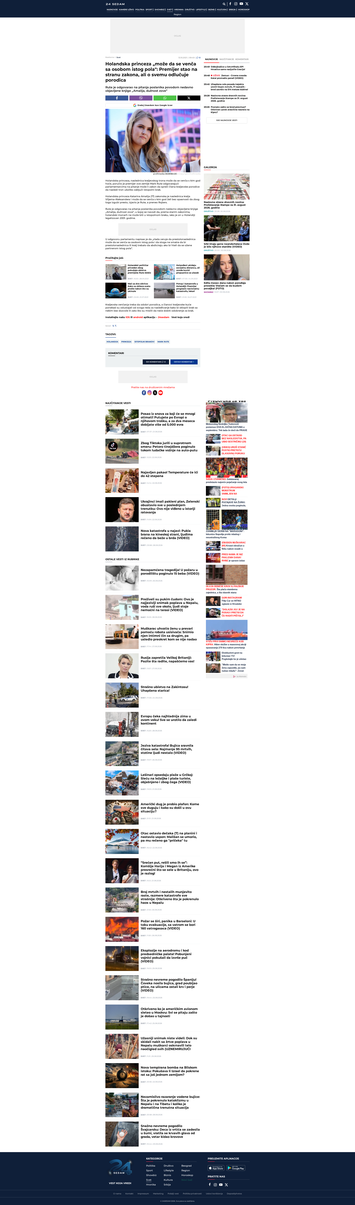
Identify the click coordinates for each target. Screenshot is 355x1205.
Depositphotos (234, 1193)
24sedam (163, 317)
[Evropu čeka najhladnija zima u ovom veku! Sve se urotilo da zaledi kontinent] (122, 724)
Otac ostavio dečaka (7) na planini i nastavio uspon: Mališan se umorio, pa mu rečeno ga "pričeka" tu (169, 837)
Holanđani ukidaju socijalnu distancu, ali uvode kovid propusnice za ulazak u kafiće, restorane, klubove (188, 269)
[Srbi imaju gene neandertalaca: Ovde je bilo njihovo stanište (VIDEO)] (227, 228)
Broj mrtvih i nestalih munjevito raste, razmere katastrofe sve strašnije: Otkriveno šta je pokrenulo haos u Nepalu (170, 897)
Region (177, 14)
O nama (117, 1193)
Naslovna (109, 57)
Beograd (186, 1166)
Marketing (158, 1193)
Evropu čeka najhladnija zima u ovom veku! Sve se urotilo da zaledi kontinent (169, 720)
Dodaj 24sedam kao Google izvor (155, 105)
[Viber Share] (140, 98)
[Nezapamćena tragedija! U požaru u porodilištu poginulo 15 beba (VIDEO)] (122, 578)
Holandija (112, 341)
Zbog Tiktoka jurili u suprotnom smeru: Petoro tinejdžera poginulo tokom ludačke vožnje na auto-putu (169, 446)
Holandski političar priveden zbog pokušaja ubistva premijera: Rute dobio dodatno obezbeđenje (139, 269)
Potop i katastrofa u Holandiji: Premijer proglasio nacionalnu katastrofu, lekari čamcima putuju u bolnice (187, 288)
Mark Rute (163, 341)
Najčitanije (227, 59)
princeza (126, 341)
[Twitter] (247, 4)
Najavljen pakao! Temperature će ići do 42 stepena (169, 474)
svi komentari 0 (156, 362)
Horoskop (244, 9)
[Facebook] (230, 4)
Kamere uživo (126, 9)
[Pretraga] (224, 4)
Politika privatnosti (192, 1193)
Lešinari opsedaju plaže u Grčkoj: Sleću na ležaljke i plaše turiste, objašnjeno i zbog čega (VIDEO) (167, 778)
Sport (149, 9)
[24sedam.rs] (115, 4)
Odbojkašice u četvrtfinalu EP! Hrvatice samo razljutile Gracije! (228, 68)
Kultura (222, 9)
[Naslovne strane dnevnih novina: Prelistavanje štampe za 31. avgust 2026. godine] (227, 186)
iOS (128, 317)
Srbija (232, 9)
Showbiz (160, 9)
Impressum (143, 1193)
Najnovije (112, 9)
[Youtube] (161, 392)
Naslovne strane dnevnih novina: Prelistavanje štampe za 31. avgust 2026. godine (229, 98)
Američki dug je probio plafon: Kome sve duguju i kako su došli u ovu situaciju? (170, 808)
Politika (139, 9)
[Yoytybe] (241, 4)
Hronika (178, 9)
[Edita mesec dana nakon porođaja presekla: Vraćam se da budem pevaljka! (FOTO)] (227, 267)
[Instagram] (236, 4)
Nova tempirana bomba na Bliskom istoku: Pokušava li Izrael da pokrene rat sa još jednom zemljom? (170, 1071)
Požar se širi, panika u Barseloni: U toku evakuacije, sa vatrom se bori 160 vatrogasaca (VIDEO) (168, 925)
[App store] (216, 1168)
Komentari (242, 59)
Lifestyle (201, 9)
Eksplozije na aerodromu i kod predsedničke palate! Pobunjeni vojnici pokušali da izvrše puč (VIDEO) (166, 956)
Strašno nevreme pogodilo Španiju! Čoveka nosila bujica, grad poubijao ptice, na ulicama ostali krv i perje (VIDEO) (169, 985)
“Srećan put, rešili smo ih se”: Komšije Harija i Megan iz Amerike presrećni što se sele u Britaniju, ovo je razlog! (169, 868)
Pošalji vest (173, 1193)
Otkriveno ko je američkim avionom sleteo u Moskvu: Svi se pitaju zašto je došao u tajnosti (169, 1012)
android (138, 317)
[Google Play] (235, 1168)
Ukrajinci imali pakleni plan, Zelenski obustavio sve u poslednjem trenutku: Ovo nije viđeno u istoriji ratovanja (170, 507)
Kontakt (129, 1193)
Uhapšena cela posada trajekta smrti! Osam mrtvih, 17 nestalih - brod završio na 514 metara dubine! (229, 87)
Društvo (190, 9)
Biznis (211, 9)
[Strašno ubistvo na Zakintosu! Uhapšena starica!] (122, 695)
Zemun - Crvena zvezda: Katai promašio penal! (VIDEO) (229, 77)
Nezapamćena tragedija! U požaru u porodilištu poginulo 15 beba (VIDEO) (170, 572)
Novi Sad (186, 1180)
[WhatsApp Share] (165, 98)
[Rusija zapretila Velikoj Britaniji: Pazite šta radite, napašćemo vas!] (122, 665)
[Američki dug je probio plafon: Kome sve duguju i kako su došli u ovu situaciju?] (122, 812)
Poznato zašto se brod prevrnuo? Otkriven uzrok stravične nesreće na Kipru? (230, 110)
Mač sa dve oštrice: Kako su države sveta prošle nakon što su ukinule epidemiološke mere (139, 288)
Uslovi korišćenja (214, 1193)
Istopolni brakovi (144, 341)
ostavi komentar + (184, 362)
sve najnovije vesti (226, 120)
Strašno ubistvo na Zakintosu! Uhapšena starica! (164, 689)
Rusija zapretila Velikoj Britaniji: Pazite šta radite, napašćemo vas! (167, 659)
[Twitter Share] (189, 98)
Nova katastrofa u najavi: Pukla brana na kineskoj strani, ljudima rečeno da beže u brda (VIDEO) (167, 534)
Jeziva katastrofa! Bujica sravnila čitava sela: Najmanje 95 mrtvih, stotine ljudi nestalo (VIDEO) (167, 749)
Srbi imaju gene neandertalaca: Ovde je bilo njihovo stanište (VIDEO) (226, 245)
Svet (169, 9)
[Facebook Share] (116, 98)
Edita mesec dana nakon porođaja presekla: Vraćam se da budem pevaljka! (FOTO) (225, 286)
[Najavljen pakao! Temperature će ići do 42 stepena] (122, 480)
